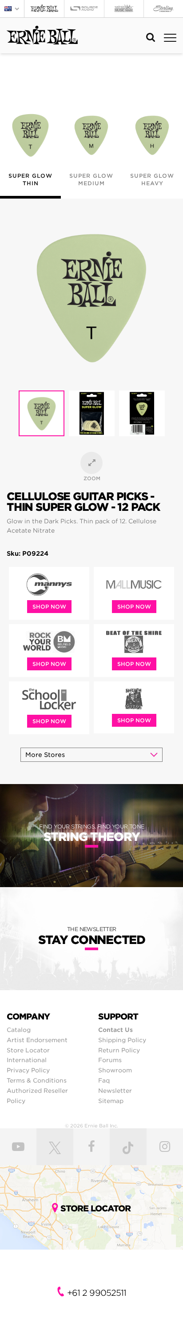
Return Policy (119, 1050)
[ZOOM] (91, 463)
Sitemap (110, 1100)
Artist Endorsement (37, 1039)
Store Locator (28, 1050)
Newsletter (115, 1090)
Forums (110, 1059)
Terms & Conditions (37, 1080)
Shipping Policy (122, 1039)
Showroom (115, 1070)
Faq (104, 1080)
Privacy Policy (28, 1070)
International (27, 1059)
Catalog (19, 1029)
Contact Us (115, 1029)
